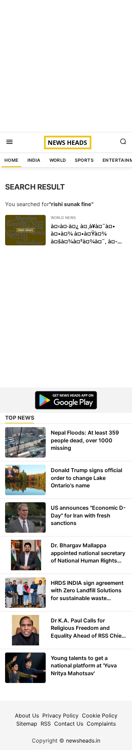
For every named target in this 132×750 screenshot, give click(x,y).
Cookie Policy (99, 715)
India (34, 160)
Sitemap (26, 723)
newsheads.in (83, 740)
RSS (46, 723)
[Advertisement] (66, 66)
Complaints (101, 723)
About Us (27, 715)
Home (11, 160)
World (57, 160)
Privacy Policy (60, 715)
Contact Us (68, 723)
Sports (84, 160)
